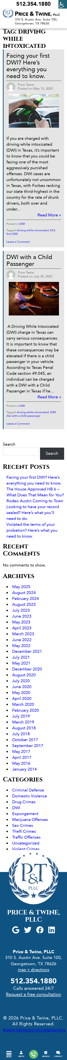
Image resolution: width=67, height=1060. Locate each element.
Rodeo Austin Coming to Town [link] (34, 501)
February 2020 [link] (25, 710)
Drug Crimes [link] (24, 802)
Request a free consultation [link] (33, 994)
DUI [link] (52, 230)
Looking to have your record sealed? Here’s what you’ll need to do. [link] (32, 512)
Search (9, 444)
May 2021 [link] (21, 663)
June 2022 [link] (21, 640)
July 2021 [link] (21, 657)
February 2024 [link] (25, 598)
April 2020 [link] (21, 698)
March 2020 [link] (23, 704)
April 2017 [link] (21, 757)
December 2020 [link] (27, 669)
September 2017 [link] (27, 745)
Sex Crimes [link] (22, 825)
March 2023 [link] (23, 634)
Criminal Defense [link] (28, 790)
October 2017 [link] (25, 740)
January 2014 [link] (24, 769)
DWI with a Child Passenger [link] (29, 260)
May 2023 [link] (21, 622)
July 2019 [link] (21, 716)
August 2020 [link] (24, 675)
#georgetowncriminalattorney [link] (34, 1030)
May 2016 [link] (21, 763)
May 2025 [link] (21, 587)
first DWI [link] (12, 234)
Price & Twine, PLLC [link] (33, 916)
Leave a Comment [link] (18, 242)
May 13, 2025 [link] (43, 88)
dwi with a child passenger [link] (23, 416)
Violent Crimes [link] (25, 849)
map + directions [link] (33, 970)
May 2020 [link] (21, 692)
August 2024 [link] (24, 592)
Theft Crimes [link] (24, 831)
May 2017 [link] (21, 751)
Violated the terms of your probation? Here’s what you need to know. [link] (31, 530)
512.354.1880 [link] (33, 4)
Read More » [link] (49, 215)
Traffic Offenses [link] (26, 837)
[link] (62, 4)
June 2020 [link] (21, 687)
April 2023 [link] (21, 628)
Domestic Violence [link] (29, 796)
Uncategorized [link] (25, 843)
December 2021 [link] (27, 651)
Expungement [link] (25, 813)
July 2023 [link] (21, 610)
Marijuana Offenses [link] (30, 819)
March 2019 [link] (23, 722)
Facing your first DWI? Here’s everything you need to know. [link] (28, 66)
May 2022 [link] (21, 645)
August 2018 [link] (24, 728)
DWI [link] (22, 224)
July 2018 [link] (21, 734)
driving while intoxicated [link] (33, 230)
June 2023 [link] (21, 616)
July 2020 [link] (21, 681)
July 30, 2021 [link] (43, 276)
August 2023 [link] (24, 604)
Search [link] (52, 453)
